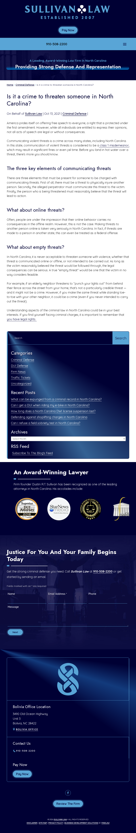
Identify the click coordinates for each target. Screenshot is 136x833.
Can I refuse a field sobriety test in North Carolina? (45, 423)
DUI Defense (19, 366)
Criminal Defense (75, 114)
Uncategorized (21, 383)
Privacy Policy (55, 823)
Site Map (43, 823)
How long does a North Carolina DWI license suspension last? (53, 411)
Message (13, 606)
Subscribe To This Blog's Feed (32, 453)
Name (11, 593)
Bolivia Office (27, 729)
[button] (124, 44)
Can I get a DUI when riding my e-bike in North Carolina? (50, 405)
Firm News (18, 372)
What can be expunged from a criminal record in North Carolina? (56, 399)
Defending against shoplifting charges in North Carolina (49, 417)
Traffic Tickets (20, 378)
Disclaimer (32, 823)
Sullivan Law (33, 114)
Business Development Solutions (81, 823)
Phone (92, 593)
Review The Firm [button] (68, 804)
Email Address (57, 593)
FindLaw (105, 823)
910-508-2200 (56, 44)
